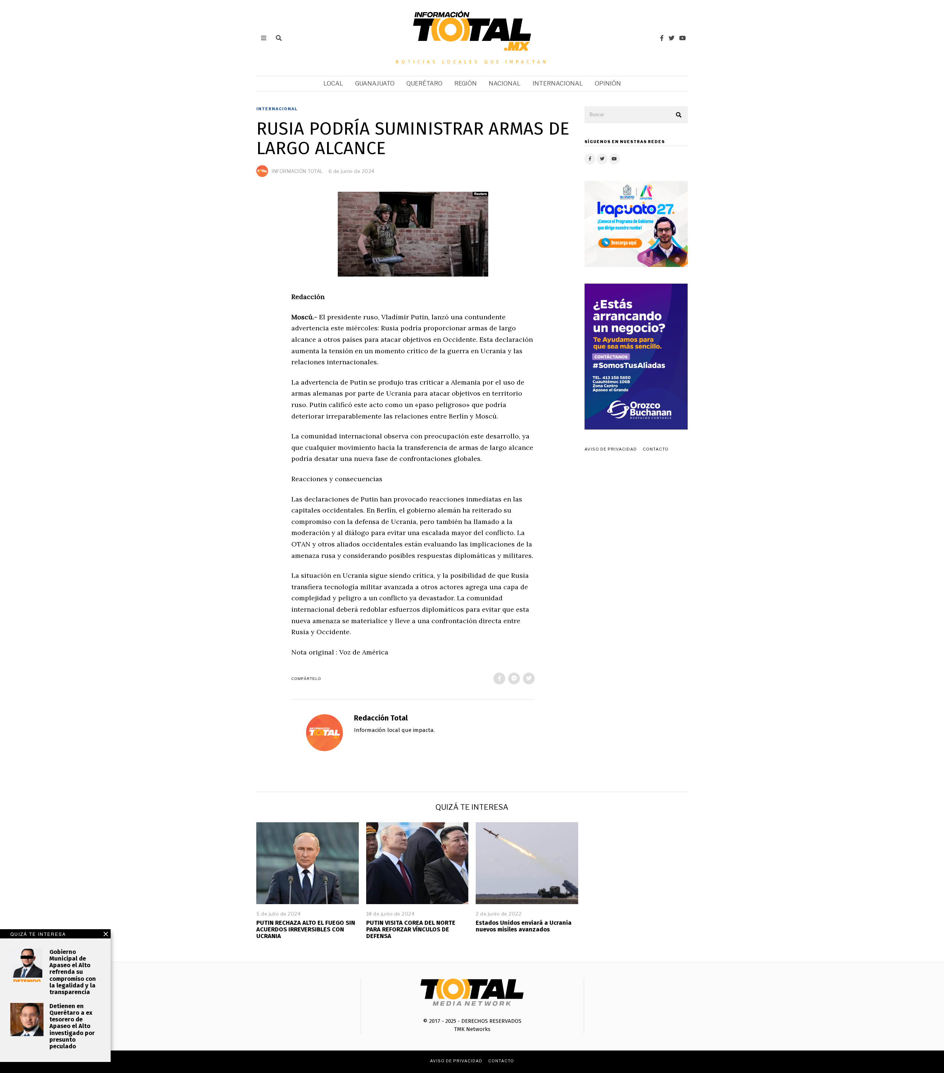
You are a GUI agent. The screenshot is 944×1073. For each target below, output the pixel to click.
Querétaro (424, 83)
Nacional (505, 83)
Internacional (557, 83)
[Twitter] (671, 38)
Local (333, 83)
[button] (679, 115)
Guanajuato (375, 83)
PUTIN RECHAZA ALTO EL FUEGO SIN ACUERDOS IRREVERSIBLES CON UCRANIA (305, 929)
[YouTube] (682, 38)
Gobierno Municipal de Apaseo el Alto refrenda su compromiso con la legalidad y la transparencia (72, 972)
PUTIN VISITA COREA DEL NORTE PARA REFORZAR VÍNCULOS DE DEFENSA (410, 929)
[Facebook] (662, 38)
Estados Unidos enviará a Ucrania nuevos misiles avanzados (524, 926)
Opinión (608, 83)
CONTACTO (656, 449)
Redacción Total (381, 718)
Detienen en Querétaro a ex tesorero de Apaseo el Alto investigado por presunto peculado (72, 1026)
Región (465, 83)
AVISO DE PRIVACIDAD (610, 449)
